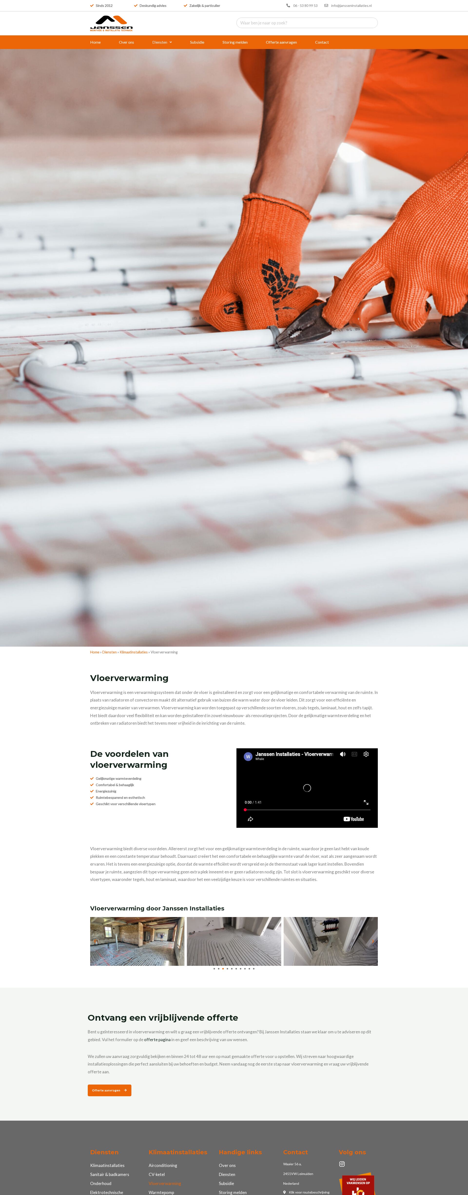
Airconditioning (163, 1165)
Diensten (159, 42)
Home (95, 42)
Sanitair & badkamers (109, 1174)
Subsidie (197, 42)
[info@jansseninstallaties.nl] (326, 5)
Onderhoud (100, 1183)
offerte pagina (157, 1039)
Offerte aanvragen (281, 42)
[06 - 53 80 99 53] (288, 5)
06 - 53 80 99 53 (305, 5)
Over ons (126, 42)
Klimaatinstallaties (134, 652)
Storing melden (235, 42)
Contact (322, 42)
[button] (162, 42)
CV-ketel (157, 1174)
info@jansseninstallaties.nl (351, 5)
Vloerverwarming (165, 1183)
